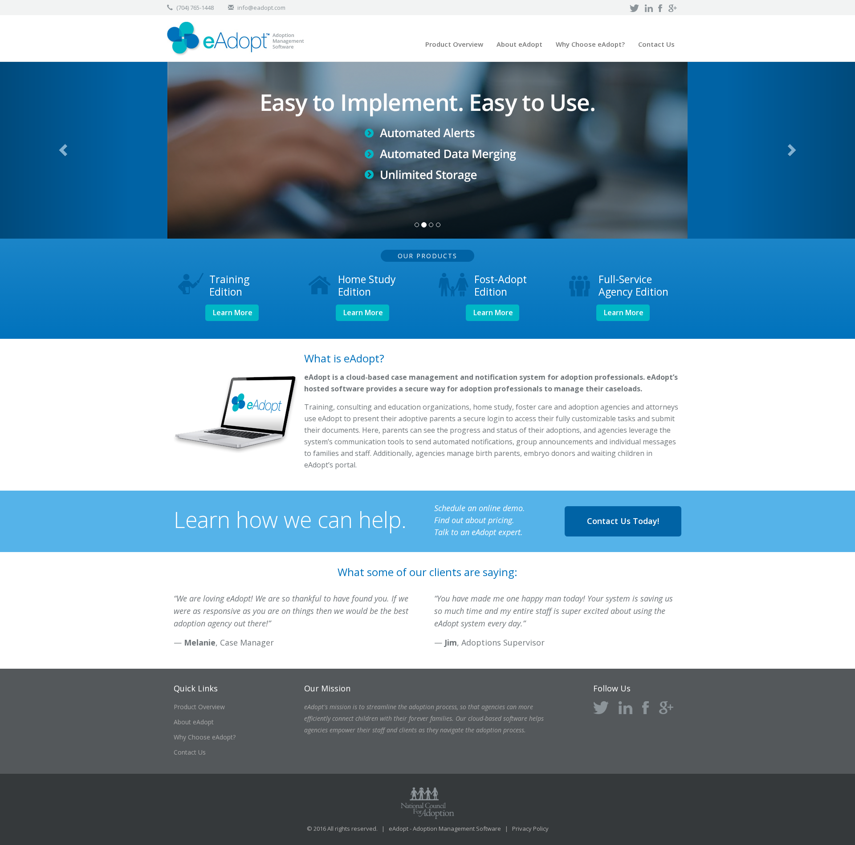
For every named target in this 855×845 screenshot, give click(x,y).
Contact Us (656, 44)
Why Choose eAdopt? (590, 44)
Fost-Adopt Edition (500, 285)
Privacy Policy (530, 829)
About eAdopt (519, 44)
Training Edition (229, 285)
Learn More (232, 312)
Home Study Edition (367, 285)
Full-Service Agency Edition (633, 285)
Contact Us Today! (623, 521)
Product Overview (454, 44)
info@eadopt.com (261, 8)
